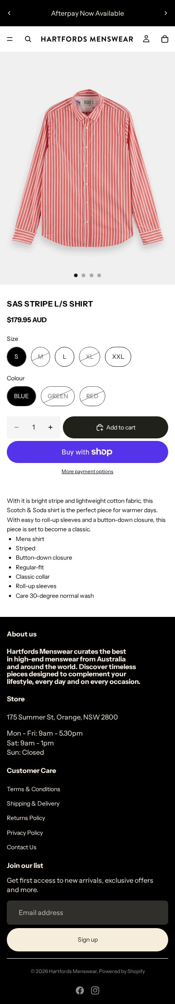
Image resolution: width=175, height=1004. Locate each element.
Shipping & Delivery (33, 803)
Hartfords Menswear (73, 971)
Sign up (88, 939)
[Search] (28, 39)
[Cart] (164, 39)
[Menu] (10, 39)
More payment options (87, 471)
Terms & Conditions (33, 789)
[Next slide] (165, 13)
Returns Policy (26, 818)
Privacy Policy (25, 833)
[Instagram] (95, 990)
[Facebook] (80, 990)
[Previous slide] (9, 13)
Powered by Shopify (122, 971)
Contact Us (22, 847)
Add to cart (120, 427)
